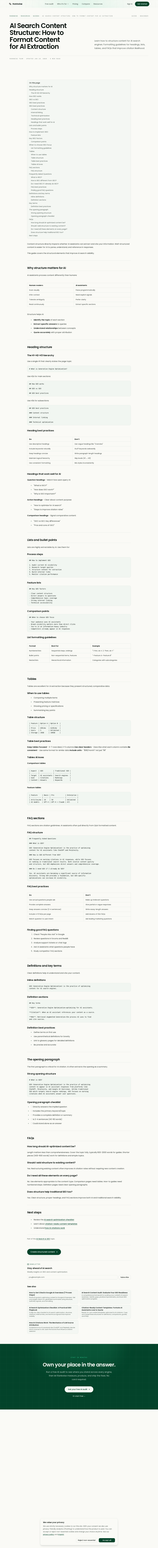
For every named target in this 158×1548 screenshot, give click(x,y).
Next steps (33, 235)
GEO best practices (37, 103)
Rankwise (14, 16)
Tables (31, 151)
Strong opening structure (41, 213)
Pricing (75, 4)
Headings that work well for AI (43, 122)
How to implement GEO (38, 132)
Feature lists (36, 135)
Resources (98, 4)
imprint (61, 1534)
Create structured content (42, 1252)
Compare (86, 4)
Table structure (37, 158)
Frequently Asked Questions (40, 174)
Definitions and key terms (39, 193)
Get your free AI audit (77, 1389)
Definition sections (38, 200)
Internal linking (37, 112)
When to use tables (39, 154)
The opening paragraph (38, 209)
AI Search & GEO (43, 1239)
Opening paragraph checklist (42, 216)
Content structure (38, 109)
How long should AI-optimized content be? (48, 222)
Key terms (33, 203)
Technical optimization (40, 116)
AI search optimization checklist (59, 1219)
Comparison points (38, 141)
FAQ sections (34, 167)
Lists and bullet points (37, 125)
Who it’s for (62, 4)
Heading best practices (40, 119)
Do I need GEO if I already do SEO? (44, 184)
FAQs (31, 219)
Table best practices (39, 161)
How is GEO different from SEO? (44, 180)
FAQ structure (36, 171)
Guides (36, 16)
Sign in (129, 4)
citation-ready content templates (61, 1224)
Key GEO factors (35, 138)
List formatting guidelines (41, 148)
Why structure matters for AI (40, 86)
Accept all (107, 1540)
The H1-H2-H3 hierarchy (40, 93)
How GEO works (35, 96)
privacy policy (48, 1534)
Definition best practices (41, 206)
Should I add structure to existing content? (48, 226)
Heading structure (36, 90)
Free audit (49, 4)
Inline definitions (37, 197)
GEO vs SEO (33, 99)
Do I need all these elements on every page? (49, 229)
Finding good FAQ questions (42, 190)
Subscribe (125, 1277)
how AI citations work (55, 1228)
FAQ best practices (38, 187)
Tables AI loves (37, 164)
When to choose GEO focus (40, 145)
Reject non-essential (86, 1540)
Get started (142, 4)
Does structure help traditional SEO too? (47, 232)
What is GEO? (36, 177)
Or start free (79, 1396)
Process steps (36, 129)
